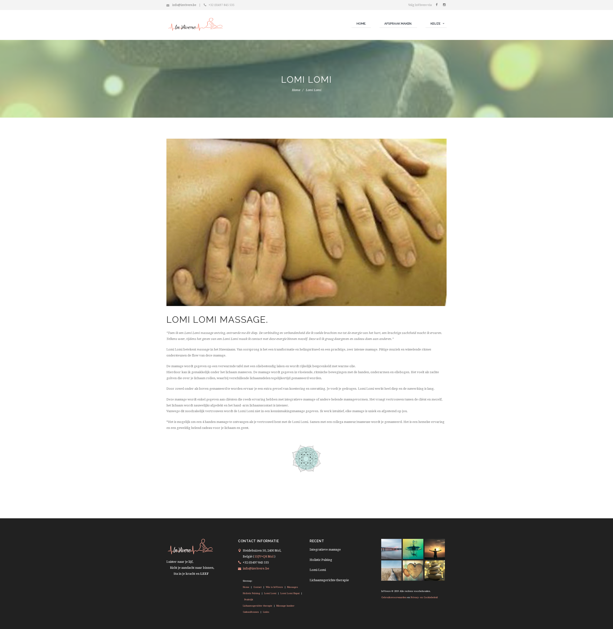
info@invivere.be (183, 5)
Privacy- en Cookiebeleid (424, 597)
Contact (257, 587)
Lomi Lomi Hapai (290, 593)
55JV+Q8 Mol (264, 556)
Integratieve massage (325, 549)
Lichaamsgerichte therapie (258, 605)
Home (296, 90)
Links (265, 612)
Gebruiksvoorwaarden (394, 597)
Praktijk (248, 599)
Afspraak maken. (398, 23)
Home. (361, 23)
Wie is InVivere (274, 587)
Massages (292, 587)
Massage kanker (285, 605)
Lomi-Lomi (318, 570)
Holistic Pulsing (252, 593)
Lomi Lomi (270, 593)
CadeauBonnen (251, 612)
